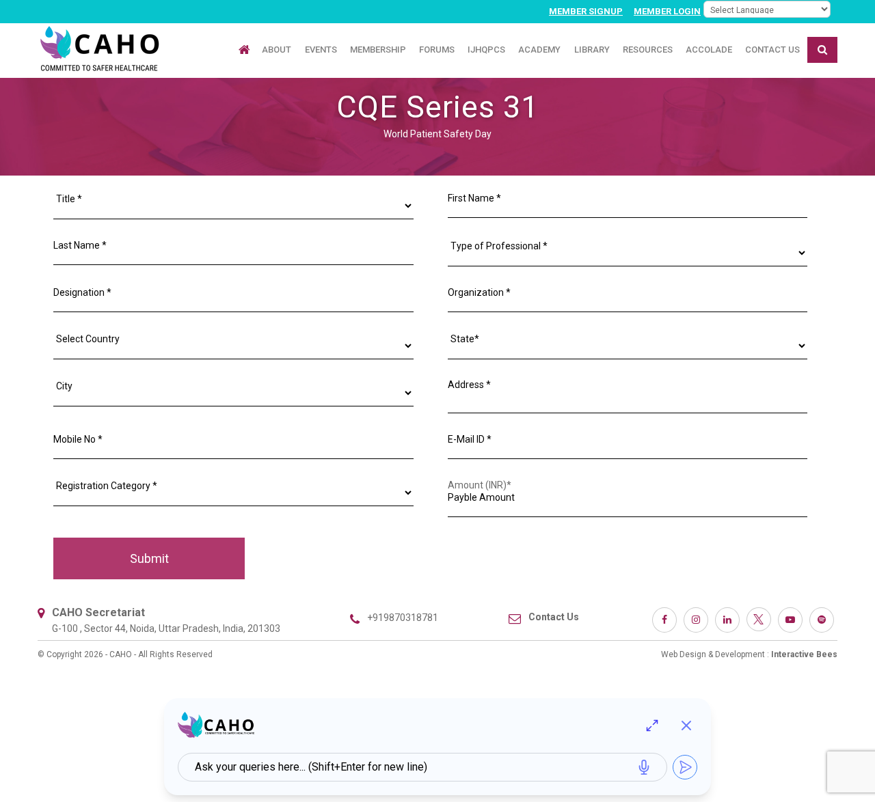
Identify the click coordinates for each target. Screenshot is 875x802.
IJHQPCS (486, 49)
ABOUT (276, 49)
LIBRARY (592, 49)
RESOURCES (648, 49)
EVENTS (321, 49)
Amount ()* (479, 485)
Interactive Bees (804, 654)
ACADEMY (539, 49)
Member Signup (586, 11)
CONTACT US (772, 49)
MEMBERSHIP (378, 49)
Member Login (667, 11)
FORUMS (437, 49)
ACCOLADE (709, 49)
